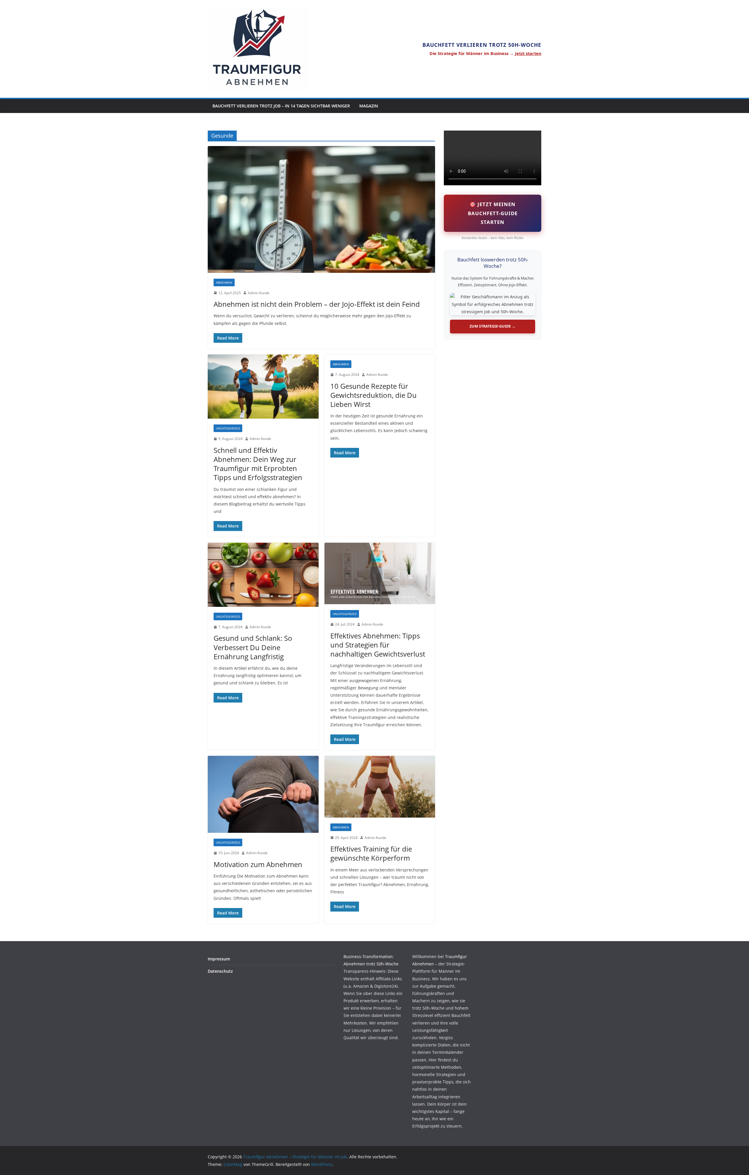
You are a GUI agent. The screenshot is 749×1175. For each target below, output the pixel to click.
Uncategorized (228, 428)
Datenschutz (220, 971)
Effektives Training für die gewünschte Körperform (371, 853)
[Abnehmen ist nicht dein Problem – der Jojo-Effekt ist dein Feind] (321, 209)
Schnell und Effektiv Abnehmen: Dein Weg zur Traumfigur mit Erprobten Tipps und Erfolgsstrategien (258, 463)
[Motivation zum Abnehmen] (263, 794)
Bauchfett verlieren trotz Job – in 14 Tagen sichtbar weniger (281, 106)
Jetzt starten (528, 53)
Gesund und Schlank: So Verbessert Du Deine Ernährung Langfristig (253, 647)
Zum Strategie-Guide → (493, 326)
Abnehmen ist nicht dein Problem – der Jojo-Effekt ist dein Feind (317, 304)
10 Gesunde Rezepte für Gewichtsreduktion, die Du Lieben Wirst (373, 395)
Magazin (368, 106)
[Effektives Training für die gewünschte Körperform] (379, 787)
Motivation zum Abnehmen (258, 864)
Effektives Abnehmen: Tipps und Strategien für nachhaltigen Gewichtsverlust (377, 645)
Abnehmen (224, 282)
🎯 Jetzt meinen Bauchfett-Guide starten (493, 213)
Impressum (219, 959)
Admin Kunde (258, 292)
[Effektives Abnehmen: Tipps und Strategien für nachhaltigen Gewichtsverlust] (379, 573)
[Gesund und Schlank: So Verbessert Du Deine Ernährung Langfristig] (263, 575)
